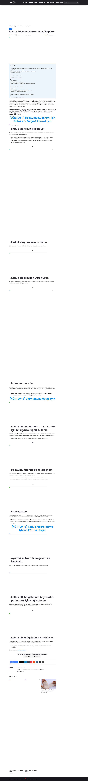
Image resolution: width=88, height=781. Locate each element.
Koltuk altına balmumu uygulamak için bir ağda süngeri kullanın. (23, 83)
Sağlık (15, 26)
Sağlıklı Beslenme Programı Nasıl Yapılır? (16, 771)
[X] (20, 671)
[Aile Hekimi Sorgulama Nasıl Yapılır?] (32, 724)
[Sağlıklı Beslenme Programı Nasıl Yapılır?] (16, 724)
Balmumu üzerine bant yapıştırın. (17, 86)
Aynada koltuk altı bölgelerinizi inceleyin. (18, 91)
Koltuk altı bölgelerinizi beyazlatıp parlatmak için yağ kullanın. (22, 94)
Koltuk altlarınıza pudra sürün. (16, 77)
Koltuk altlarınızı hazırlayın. (16, 72)
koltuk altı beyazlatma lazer (40, 654)
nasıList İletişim (59, 2)
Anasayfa (25, 2)
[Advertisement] (44, 15)
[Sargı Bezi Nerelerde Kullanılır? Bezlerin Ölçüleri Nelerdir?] (48, 684)
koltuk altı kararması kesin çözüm (32, 656)
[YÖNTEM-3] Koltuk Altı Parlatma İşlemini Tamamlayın (21, 90)
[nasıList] (13, 2)
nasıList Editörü (21, 34)
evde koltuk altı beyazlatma (24, 654)
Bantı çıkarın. (13, 88)
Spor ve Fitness (42, 2)
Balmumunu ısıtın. (14, 80)
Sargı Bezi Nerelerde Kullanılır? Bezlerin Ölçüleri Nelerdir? (48, 690)
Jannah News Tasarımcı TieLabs (32, 778)
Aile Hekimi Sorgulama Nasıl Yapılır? (31, 771)
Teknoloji (31, 2)
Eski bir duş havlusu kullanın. (16, 75)
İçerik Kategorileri (50, 2)
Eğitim (35, 2)
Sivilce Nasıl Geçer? (22, 650)
